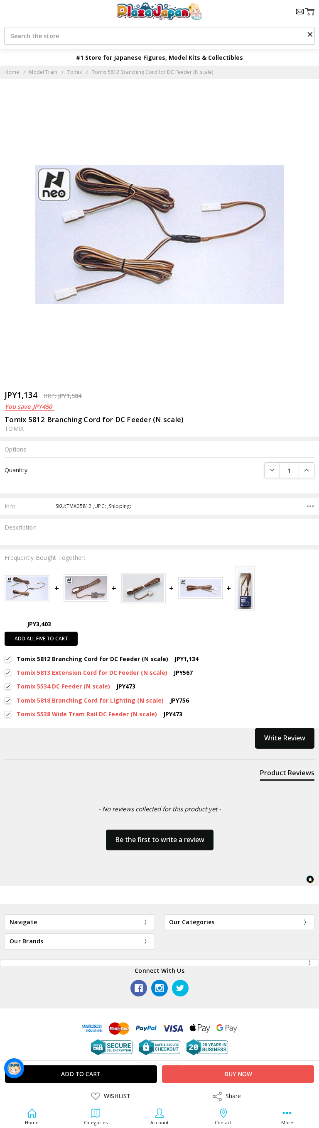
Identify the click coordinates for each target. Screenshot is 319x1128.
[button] (310, 34)
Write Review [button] (284, 737)
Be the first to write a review (159, 839)
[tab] (287, 774)
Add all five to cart (41, 638)
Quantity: (17, 470)
